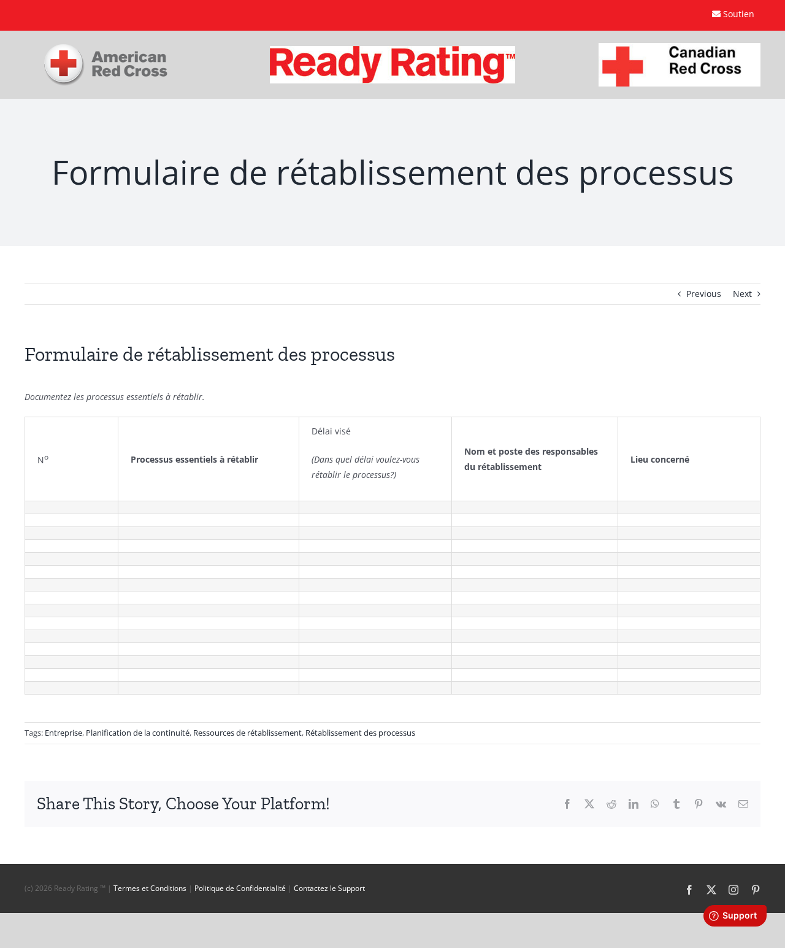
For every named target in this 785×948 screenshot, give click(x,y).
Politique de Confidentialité (240, 888)
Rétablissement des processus (360, 732)
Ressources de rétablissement (247, 732)
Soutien (738, 14)
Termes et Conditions (149, 888)
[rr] (392, 50)
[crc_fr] (679, 47)
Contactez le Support (329, 888)
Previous (703, 293)
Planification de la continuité (138, 732)
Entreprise (63, 732)
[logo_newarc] (105, 48)
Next (742, 293)
